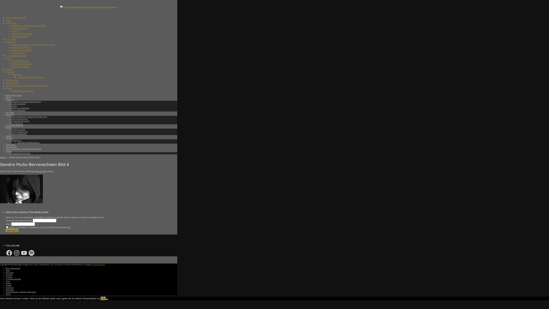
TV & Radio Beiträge (16, 55)
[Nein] (107, 299)
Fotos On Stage (20, 61)
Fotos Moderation (21, 64)
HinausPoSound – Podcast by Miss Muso (33, 44)
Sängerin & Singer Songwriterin (28, 25)
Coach (15, 31)
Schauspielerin (19, 36)
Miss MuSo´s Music (20, 47)
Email (8, 224)
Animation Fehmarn (21, 50)
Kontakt (10, 72)
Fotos (9, 58)
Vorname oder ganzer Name (19, 220)
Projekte (11, 42)
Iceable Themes (99, 265)
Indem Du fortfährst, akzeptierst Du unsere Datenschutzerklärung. (39, 227)
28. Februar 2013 (40, 171)
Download (12, 80)
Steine (9, 88)
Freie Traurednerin (21, 34)
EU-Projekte (18, 53)
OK (103, 298)
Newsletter (12, 83)
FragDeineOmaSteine (22, 91)
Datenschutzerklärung (30, 77)
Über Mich (11, 23)
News (8, 20)
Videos (9, 69)
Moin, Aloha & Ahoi (16, 17)
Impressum (16, 74)
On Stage (11, 39)
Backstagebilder (20, 66)
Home (3, 157)
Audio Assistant (20, 28)
